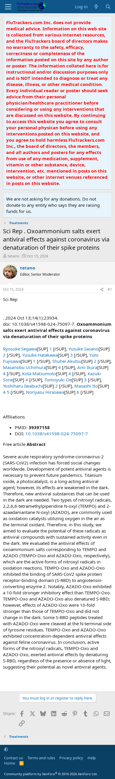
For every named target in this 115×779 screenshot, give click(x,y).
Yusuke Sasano (83, 349)
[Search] (108, 6)
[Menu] (8, 7)
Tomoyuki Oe (58, 380)
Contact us (13, 757)
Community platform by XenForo (51, 774)
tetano (13, 256)
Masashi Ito (86, 386)
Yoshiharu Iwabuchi (23, 386)
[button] (6, 749)
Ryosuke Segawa (20, 349)
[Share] (102, 289)
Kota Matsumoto (39, 373)
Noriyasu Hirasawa (45, 392)
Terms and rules (41, 757)
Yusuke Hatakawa (40, 355)
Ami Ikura (87, 367)
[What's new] (96, 6)
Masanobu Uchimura (24, 367)
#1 (110, 289)
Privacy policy (71, 757)
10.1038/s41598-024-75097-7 (56, 433)
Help (92, 757)
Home (9, 763)
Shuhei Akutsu (66, 361)
